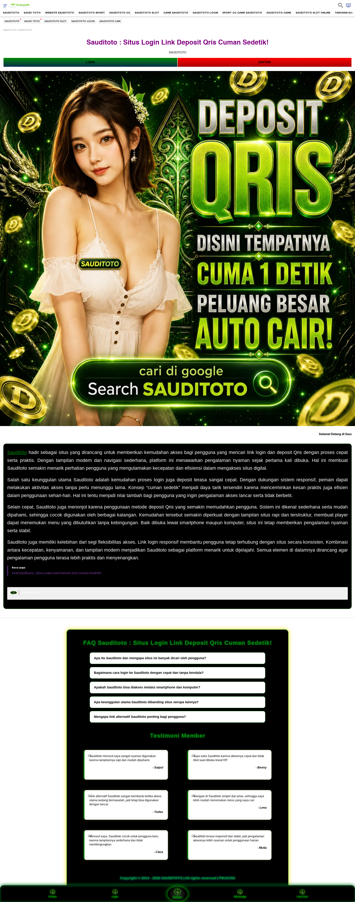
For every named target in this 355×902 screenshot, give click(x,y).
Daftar (177, 897)
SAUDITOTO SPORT (92, 12)
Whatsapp (240, 896)
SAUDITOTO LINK (110, 21)
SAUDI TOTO (32, 12)
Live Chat (302, 896)
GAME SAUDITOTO (175, 12)
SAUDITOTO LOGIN (205, 12)
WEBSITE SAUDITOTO (59, 12)
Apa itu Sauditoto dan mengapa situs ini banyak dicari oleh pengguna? (150, 658)
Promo (53, 896)
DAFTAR (264, 62)
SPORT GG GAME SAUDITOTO (242, 12)
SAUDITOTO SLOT (147, 12)
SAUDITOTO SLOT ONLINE (313, 12)
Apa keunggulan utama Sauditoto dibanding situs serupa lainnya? (146, 702)
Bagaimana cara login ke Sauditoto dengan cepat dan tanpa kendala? (149, 673)
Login (115, 896)
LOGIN (90, 62)
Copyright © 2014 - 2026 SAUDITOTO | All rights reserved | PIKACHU (177, 878)
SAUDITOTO (11, 12)
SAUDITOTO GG (119, 12)
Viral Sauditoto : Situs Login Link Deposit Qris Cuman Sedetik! (56, 573)
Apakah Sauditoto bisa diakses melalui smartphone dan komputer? (147, 687)
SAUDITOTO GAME (278, 12)
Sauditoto (17, 452)
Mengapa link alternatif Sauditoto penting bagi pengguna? (140, 717)
